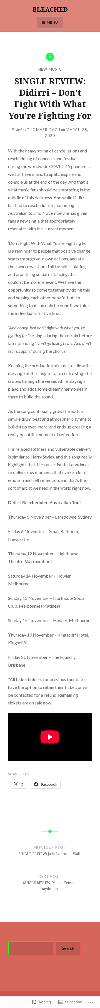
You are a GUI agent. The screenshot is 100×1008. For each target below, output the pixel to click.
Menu (52, 22)
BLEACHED (50, 9)
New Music (50, 69)
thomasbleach (44, 129)
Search (68, 948)
